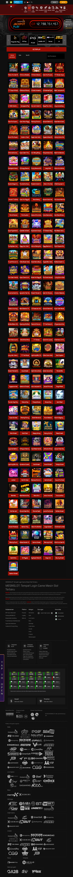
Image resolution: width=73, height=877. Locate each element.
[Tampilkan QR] (52, 613)
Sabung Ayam (61, 11)
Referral (24, 618)
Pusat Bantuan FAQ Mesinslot (13, 621)
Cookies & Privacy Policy (12, 626)
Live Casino (33, 11)
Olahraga (41, 10)
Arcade (49, 10)
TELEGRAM (60, 613)
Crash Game (45, 11)
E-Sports (57, 11)
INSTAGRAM (61, 616)
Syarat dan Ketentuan (11, 623)
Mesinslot (7, 592)
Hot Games (25, 11)
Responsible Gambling (11, 618)
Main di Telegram (18, 2)
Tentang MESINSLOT (10, 615)
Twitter (59, 619)
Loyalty (24, 615)
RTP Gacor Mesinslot (11, 613)
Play (16, 26)
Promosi (65, 10)
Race (37, 10)
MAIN (14, 67)
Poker (53, 10)
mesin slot (29, 602)
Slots (29, 10)
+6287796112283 (45, 613)
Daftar (63, 2)
